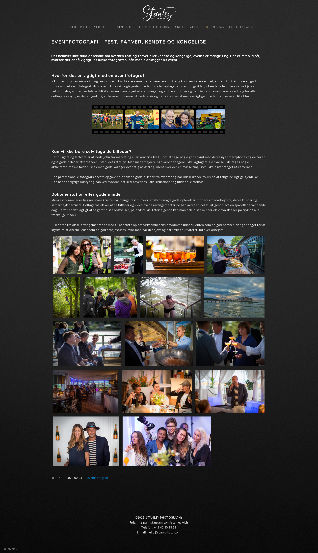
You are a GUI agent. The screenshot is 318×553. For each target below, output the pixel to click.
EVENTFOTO (124, 27)
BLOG (205, 27)
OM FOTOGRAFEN (241, 27)
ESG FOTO (143, 27)
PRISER (85, 27)
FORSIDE (71, 27)
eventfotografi (97, 478)
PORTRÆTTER (102, 27)
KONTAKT (219, 27)
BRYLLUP (180, 27)
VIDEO (193, 27)
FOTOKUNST (162, 27)
